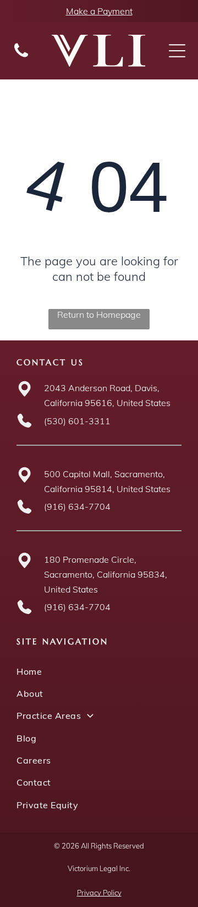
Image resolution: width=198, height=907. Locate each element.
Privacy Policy (99, 892)
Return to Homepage (99, 314)
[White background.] (21, 56)
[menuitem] (98, 671)
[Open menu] (177, 50)
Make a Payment (99, 11)
